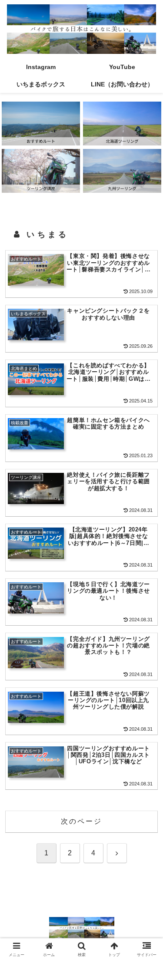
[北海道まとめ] (122, 123)
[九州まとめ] (122, 171)
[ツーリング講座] (41, 171)
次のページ (82, 821)
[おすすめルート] (41, 123)
